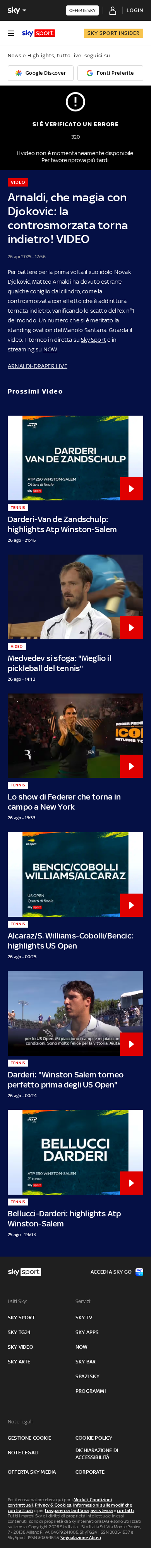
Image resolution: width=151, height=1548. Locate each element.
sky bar (86, 1362)
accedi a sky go (111, 1272)
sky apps (87, 1332)
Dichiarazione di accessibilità (97, 1453)
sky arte (19, 1362)
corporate (90, 1472)
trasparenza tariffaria (67, 1510)
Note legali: (21, 1422)
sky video (20, 1347)
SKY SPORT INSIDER (114, 33)
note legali (23, 1453)
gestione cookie (29, 1438)
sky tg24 (19, 1332)
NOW (50, 349)
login (135, 10)
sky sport (21, 1317)
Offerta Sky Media (32, 1472)
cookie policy (94, 1438)
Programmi (91, 1391)
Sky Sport (93, 339)
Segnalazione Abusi (80, 1537)
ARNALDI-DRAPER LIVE (37, 366)
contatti (125, 1510)
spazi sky (88, 1376)
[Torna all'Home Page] (38, 33)
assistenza (102, 1510)
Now (82, 1347)
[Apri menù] (11, 33)
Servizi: (84, 1301)
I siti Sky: (17, 1301)
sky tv (84, 1317)
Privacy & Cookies (53, 1505)
